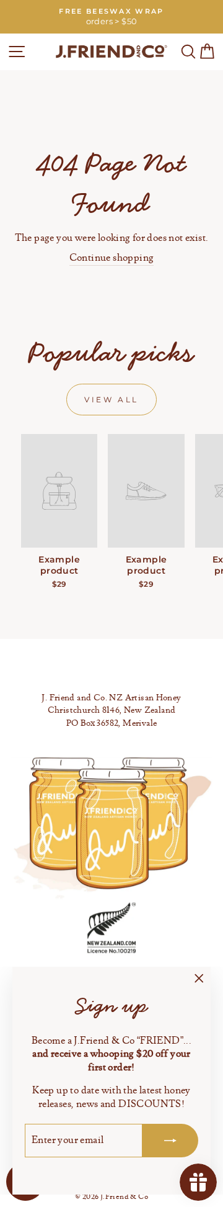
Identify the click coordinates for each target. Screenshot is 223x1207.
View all (111, 399)
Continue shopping (111, 257)
